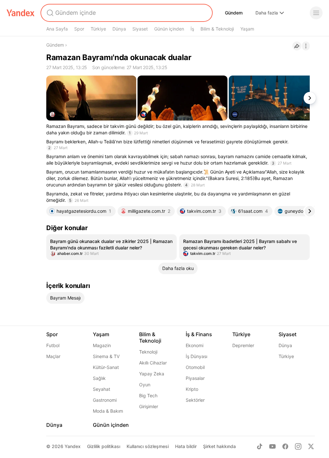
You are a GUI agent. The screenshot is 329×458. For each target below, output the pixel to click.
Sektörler (195, 400)
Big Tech (148, 395)
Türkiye (98, 28)
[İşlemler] (306, 45)
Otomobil (195, 367)
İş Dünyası (196, 356)
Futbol (52, 345)
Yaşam (247, 28)
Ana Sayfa (57, 28)
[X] (311, 446)
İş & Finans (199, 334)
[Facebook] (285, 446)
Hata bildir (186, 446)
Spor (79, 28)
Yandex (73, 446)
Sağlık (99, 378)
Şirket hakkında (219, 446)
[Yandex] (20, 13)
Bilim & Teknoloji (217, 28)
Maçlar (53, 356)
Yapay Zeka (151, 373)
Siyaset (140, 28)
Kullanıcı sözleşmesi (148, 446)
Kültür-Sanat (106, 367)
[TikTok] (260, 446)
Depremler (243, 345)
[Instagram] (298, 446)
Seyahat (101, 389)
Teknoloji (148, 352)
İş (192, 28)
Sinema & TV (106, 356)
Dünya (119, 28)
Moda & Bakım (108, 411)
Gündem (234, 12)
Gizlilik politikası (103, 446)
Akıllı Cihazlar (153, 362)
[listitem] (111, 247)
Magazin (102, 345)
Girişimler (148, 406)
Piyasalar (195, 378)
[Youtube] (272, 446)
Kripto (192, 389)
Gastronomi (105, 400)
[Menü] (316, 12)
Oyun (144, 384)
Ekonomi (194, 345)
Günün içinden (169, 28)
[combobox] (126, 12)
